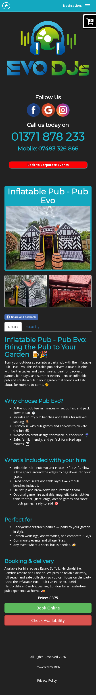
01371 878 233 (48, 136)
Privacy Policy (47, 680)
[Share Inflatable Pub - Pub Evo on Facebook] (48, 317)
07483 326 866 (58, 148)
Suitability (32, 327)
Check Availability (48, 620)
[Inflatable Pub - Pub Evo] (48, 238)
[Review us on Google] (48, 110)
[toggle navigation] (87, 6)
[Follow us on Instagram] (63, 110)
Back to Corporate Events (48, 165)
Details (13, 327)
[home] (6, 5)
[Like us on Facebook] (33, 110)
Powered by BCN (48, 667)
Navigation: (72, 5)
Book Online (48, 608)
